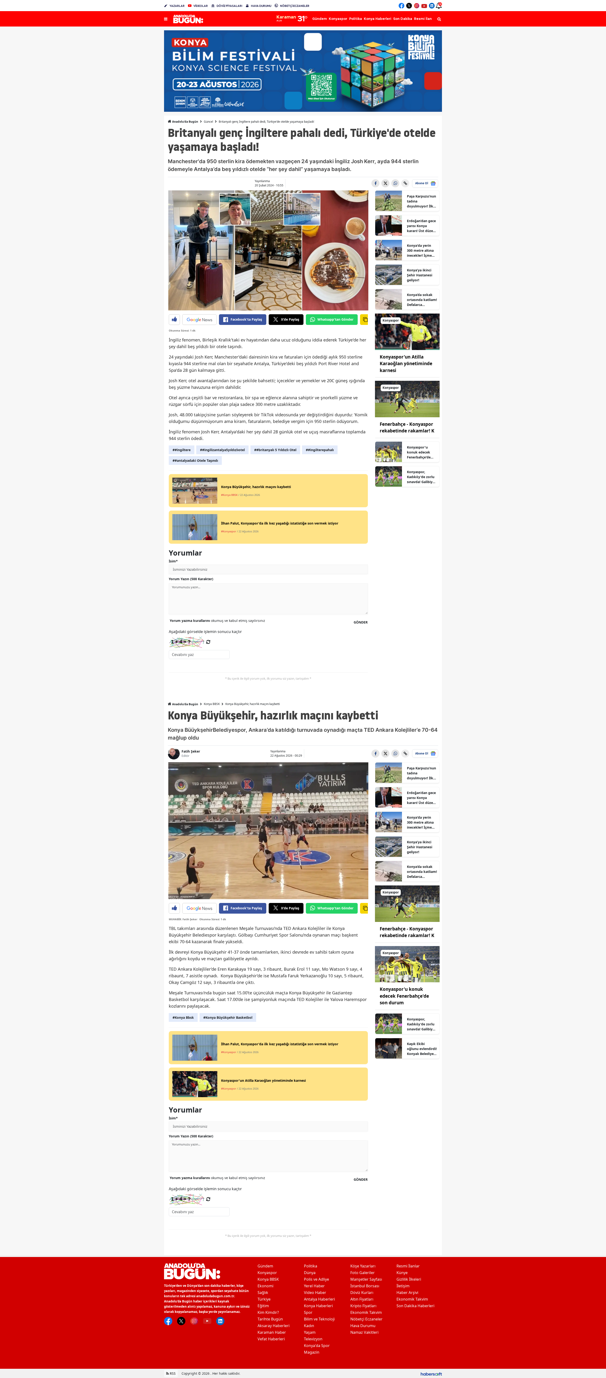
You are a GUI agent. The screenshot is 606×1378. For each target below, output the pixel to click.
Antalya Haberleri (319, 1299)
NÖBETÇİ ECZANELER (294, 6)
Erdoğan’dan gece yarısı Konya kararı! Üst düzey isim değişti (421, 226)
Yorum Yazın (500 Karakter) (191, 579)
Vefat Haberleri (271, 1339)
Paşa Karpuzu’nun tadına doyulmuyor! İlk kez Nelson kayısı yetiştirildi (421, 201)
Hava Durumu (362, 1325)
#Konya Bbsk (183, 1017)
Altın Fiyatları (361, 1299)
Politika (310, 1266)
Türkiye (264, 1299)
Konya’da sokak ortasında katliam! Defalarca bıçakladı (422, 299)
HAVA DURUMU (261, 6)
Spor (308, 1312)
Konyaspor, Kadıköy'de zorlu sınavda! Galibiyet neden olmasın (421, 477)
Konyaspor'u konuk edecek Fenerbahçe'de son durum (419, 452)
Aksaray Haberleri (274, 1325)
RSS (172, 1373)
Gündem (265, 1266)
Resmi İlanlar (408, 1266)
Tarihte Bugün (270, 1319)
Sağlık (263, 1292)
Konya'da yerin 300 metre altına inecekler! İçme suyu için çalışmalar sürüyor (420, 250)
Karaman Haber (272, 1332)
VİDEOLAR (200, 6)
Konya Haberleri (318, 1305)
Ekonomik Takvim (366, 1312)
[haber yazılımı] (431, 1373)
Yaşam (310, 1332)
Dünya (310, 1272)
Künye (402, 1272)
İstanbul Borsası (364, 1285)
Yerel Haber (314, 1285)
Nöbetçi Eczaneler (366, 1319)
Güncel (208, 122)
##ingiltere (182, 450)
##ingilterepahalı (320, 450)
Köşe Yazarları (362, 1266)
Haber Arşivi (407, 1292)
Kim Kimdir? (268, 1312)
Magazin (311, 1352)
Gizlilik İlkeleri (409, 1279)
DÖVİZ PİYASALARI (229, 6)
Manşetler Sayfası (366, 1279)
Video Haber (315, 1292)
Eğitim (263, 1305)
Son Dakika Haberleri (415, 1305)
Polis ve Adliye (316, 1279)
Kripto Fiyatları (363, 1305)
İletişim (403, 1285)
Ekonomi (265, 1285)
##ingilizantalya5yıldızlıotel (222, 450)
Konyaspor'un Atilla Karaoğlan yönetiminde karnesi (406, 363)
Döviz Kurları (361, 1292)
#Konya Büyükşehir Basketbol (227, 1017)
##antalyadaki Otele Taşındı (195, 460)
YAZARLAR (177, 6)
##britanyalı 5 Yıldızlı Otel (275, 450)
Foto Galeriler (362, 1272)
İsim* (173, 561)
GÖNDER (361, 622)
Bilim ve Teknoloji (319, 1319)
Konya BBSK (212, 704)
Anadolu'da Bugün (184, 122)
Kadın (309, 1325)
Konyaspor (267, 1272)
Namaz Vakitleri (364, 1332)
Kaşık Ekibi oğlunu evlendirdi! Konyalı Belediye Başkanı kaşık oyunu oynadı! (422, 1048)
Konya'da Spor (317, 1345)
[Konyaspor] (407, 331)
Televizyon (313, 1339)
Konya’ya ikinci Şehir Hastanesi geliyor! (419, 275)
